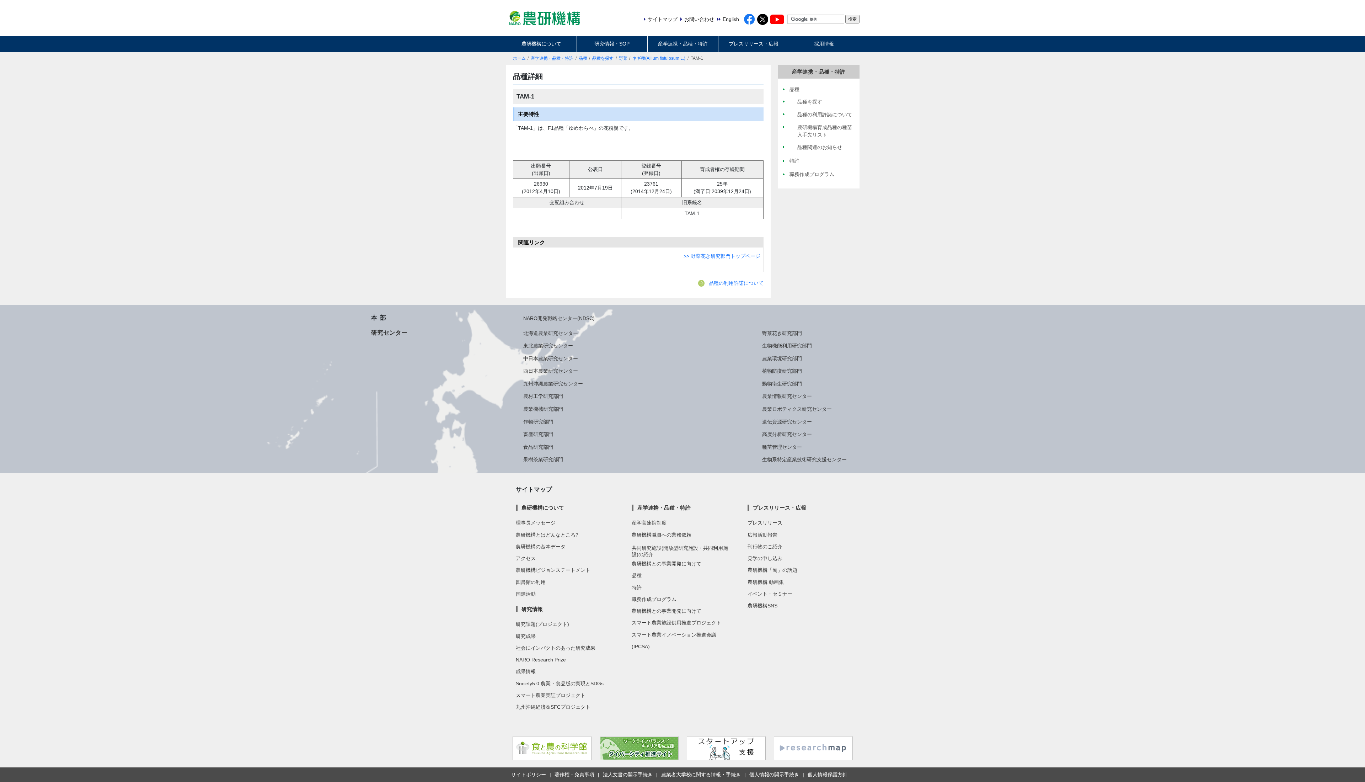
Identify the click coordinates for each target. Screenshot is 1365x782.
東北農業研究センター (548, 346)
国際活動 (526, 594)
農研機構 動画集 (766, 582)
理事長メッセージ (536, 523)
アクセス (526, 558)
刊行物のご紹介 (765, 546)
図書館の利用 (531, 582)
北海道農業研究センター (550, 333)
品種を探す (603, 58)
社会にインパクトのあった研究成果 (555, 648)
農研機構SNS (762, 605)
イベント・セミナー (770, 594)
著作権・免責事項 (574, 774)
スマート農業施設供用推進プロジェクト (676, 623)
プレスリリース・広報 (753, 44)
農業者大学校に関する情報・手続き (701, 774)
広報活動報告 (762, 535)
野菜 (623, 58)
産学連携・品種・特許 (683, 44)
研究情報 (531, 609)
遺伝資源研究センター (787, 422)
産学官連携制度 (649, 523)
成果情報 (526, 671)
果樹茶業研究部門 (543, 459)
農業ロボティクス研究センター (797, 409)
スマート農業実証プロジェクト (550, 695)
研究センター (389, 332)
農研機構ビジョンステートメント (553, 570)
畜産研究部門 (538, 434)
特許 (637, 587)
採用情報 (824, 44)
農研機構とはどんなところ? (547, 535)
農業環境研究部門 (782, 358)
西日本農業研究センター (550, 371)
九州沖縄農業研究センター (553, 384)
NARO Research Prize (541, 660)
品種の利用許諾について (736, 283)
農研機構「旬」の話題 (772, 570)
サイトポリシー (528, 774)
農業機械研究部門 (543, 409)
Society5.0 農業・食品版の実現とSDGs (560, 683)
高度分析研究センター (787, 434)
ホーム (519, 58)
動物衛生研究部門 (782, 384)
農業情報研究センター (787, 396)
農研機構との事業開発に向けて (666, 563)
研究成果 (526, 636)
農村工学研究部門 (543, 396)
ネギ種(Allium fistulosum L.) (658, 58)
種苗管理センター (782, 447)
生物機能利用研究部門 (787, 346)
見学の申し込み (765, 558)
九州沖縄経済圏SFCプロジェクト (553, 707)
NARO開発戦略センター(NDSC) (559, 318)
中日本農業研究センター (550, 358)
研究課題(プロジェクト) (542, 624)
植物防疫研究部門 (782, 371)
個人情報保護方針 (827, 774)
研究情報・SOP (612, 44)
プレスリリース (765, 523)
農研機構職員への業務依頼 (661, 535)
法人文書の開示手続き (628, 774)
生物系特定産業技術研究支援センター (804, 459)
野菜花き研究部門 (782, 333)
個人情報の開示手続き (774, 774)
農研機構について (541, 44)
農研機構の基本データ (541, 546)
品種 (583, 58)
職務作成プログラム (654, 599)
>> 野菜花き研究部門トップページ (722, 256)
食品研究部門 (538, 447)
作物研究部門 (538, 422)
